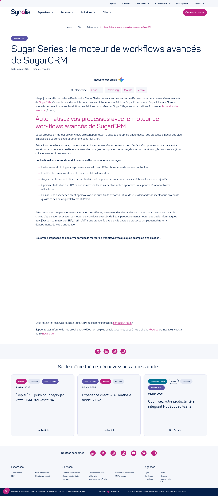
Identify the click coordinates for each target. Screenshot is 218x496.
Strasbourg (149, 479)
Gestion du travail (158, 381)
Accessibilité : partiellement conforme (49, 491)
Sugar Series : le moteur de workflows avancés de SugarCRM (128, 27)
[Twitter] (97, 351)
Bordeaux (149, 476)
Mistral (141, 90)
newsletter (48, 333)
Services (67, 467)
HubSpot (34, 381)
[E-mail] (123, 351)
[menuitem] (45, 12)
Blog (79, 27)
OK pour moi (49, 481)
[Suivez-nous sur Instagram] (113, 453)
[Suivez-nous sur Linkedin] (92, 453)
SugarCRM (45, 102)
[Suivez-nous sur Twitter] (103, 453)
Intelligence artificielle (98, 479)
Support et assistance (124, 473)
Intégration (93, 476)
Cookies (68, 491)
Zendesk (118, 381)
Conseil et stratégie (70, 476)
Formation (66, 479)
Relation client (92, 27)
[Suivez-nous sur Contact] (154, 453)
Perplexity (113, 90)
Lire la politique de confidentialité (19, 471)
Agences (150, 467)
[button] (6, 491)
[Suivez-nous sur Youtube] (133, 453)
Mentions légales (78, 491)
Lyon (147, 473)
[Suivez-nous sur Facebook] (123, 453)
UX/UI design (120, 476)
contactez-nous (122, 323)
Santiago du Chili (165, 480)
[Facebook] (114, 351)
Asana (173, 381)
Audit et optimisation (71, 473)
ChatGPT (96, 90)
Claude (128, 90)
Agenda (21, 381)
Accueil (69, 27)
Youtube (154, 329)
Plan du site (29, 491)
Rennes (163, 476)
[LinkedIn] (106, 351)
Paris (162, 473)
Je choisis (18, 481)
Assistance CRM (17, 491)
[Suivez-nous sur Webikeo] (143, 453)
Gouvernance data (96, 473)
